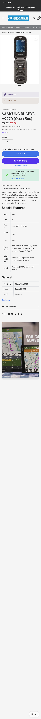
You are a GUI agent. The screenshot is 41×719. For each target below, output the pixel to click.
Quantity (4, 137)
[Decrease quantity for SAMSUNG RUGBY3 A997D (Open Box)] (3, 142)
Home (3, 32)
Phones (10, 27)
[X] (12, 314)
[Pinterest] (15, 314)
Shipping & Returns (9, 306)
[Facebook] (9, 314)
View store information (17, 178)
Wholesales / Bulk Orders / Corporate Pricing (20, 8)
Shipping (4, 126)
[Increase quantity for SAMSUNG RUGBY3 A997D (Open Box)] (11, 142)
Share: (4, 314)
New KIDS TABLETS (22, 27)
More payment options (20, 165)
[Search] (34, 18)
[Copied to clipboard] (21, 314)
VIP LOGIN (7, 3)
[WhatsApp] (18, 314)
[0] (37, 18)
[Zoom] (36, 38)
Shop (3, 27)
